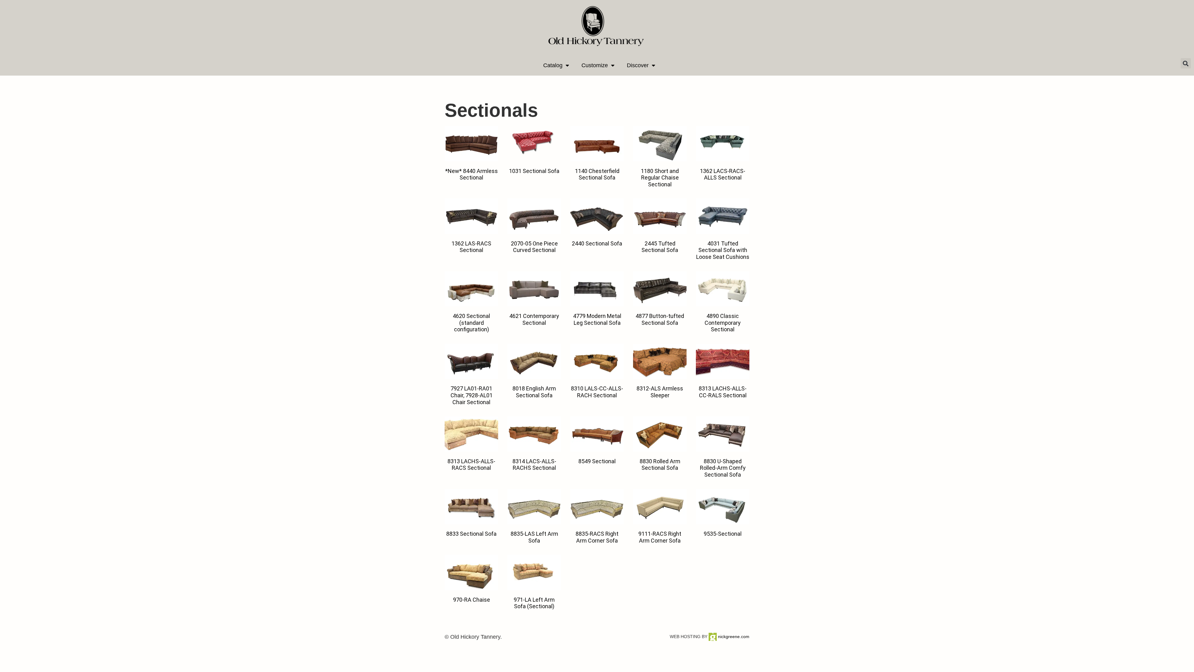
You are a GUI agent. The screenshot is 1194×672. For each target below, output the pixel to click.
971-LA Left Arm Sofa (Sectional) (534, 603)
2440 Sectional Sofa (597, 243)
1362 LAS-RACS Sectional (471, 247)
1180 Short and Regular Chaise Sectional (660, 178)
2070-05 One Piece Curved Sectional (534, 247)
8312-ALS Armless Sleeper (659, 392)
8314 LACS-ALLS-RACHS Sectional (534, 464)
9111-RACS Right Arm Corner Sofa (659, 537)
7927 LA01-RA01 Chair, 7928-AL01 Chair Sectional (472, 395)
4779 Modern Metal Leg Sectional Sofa (597, 319)
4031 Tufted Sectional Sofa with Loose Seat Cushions (722, 250)
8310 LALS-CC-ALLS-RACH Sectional (597, 392)
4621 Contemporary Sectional (534, 319)
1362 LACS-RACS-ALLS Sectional (722, 174)
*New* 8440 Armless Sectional (471, 174)
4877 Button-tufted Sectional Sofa (660, 319)
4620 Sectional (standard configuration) (471, 323)
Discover (638, 65)
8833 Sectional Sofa (471, 533)
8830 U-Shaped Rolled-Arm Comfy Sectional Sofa (723, 468)
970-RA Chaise (471, 599)
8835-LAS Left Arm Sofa (534, 537)
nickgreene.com (733, 636)
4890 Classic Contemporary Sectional (723, 323)
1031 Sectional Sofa (534, 171)
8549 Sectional (597, 461)
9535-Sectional (723, 533)
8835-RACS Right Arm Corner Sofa (597, 537)
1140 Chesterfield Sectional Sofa (597, 174)
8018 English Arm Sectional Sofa (534, 392)
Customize (594, 65)
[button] (1186, 63)
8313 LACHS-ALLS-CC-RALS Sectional (723, 392)
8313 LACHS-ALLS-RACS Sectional (471, 464)
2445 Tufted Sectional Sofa (659, 247)
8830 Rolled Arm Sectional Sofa (660, 464)
